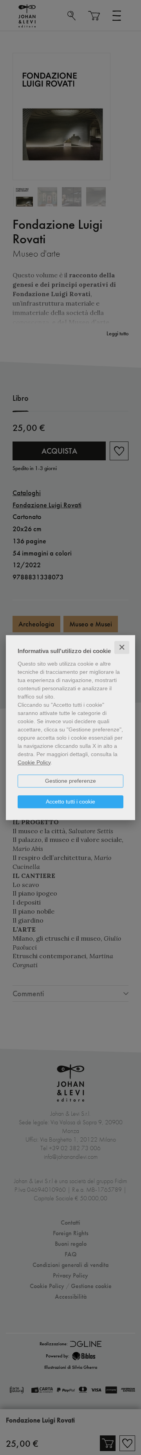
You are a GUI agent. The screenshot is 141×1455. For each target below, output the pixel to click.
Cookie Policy (34, 762)
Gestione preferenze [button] (70, 781)
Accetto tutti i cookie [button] (70, 801)
